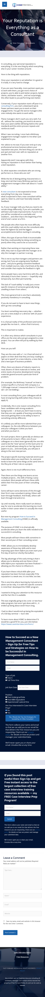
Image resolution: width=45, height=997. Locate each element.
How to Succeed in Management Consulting (18, 517)
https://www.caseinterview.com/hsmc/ (17, 624)
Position (8, 694)
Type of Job (10, 675)
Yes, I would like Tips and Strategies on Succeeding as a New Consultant (22, 718)
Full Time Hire (13, 680)
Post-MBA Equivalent (16, 699)
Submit (9, 819)
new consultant (9, 191)
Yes (8, 712)
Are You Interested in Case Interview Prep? (21, 706)
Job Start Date (11, 687)
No (8, 710)
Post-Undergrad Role (16, 697)
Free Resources (22, 956)
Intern (10, 677)
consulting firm (7, 106)
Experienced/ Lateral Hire (18, 702)
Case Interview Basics (22, 952)
